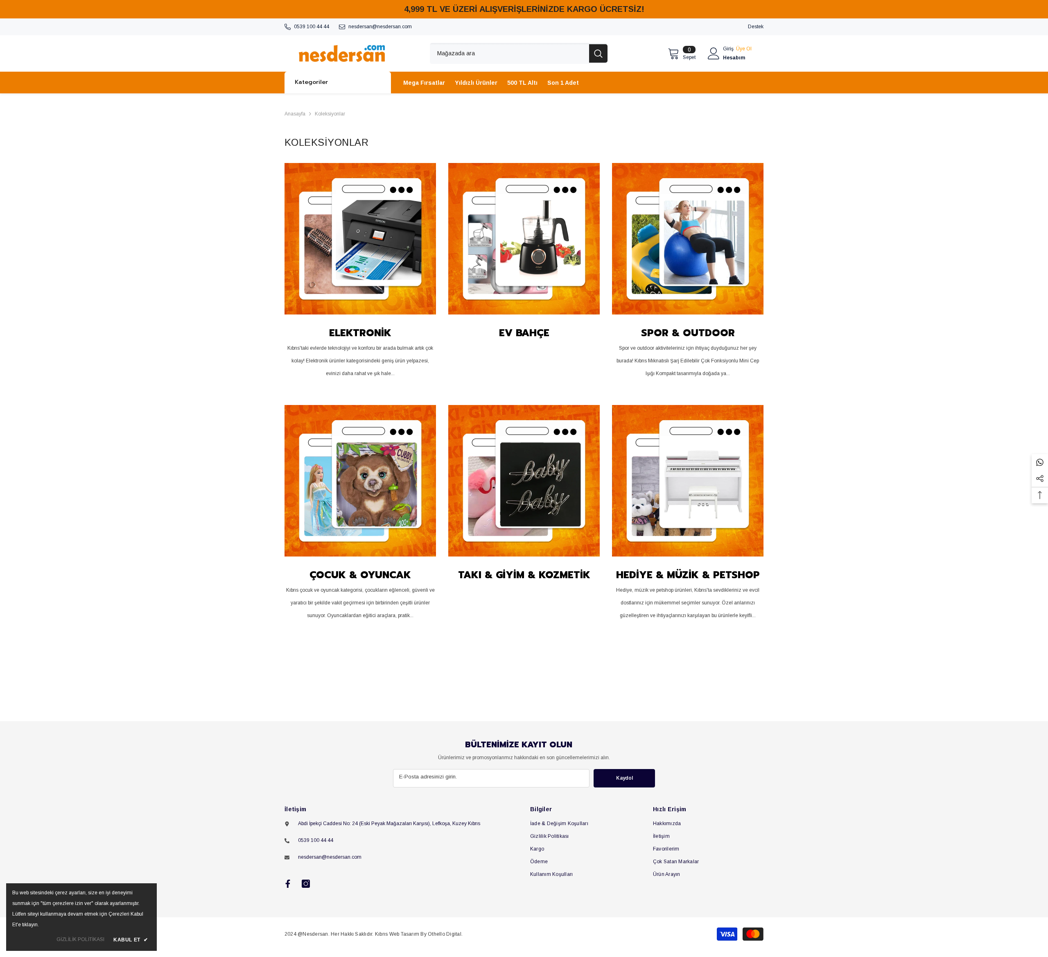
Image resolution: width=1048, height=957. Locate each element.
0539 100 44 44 (311, 26)
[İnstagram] (305, 883)
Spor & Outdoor (688, 333)
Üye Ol (744, 49)
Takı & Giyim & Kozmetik (524, 575)
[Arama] (519, 53)
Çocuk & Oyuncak (360, 575)
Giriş (728, 49)
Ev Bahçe (524, 333)
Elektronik (360, 333)
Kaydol (624, 778)
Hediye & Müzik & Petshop (688, 575)
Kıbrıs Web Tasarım (397, 934)
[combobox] (509, 53)
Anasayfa (295, 114)
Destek (755, 26)
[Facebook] (287, 883)
